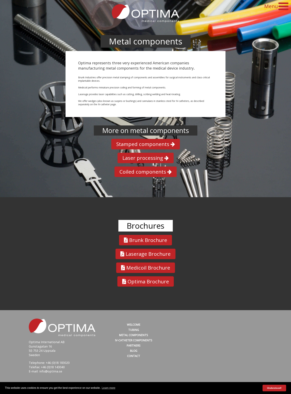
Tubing (133, 330)
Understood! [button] (274, 388)
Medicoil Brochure (147, 267)
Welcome (133, 324)
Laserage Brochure (147, 253)
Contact (133, 356)
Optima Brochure (147, 281)
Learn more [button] (108, 387)
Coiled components (143, 171)
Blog (133, 351)
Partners (133, 345)
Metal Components (133, 335)
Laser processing (143, 157)
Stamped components (143, 144)
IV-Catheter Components (133, 340)
